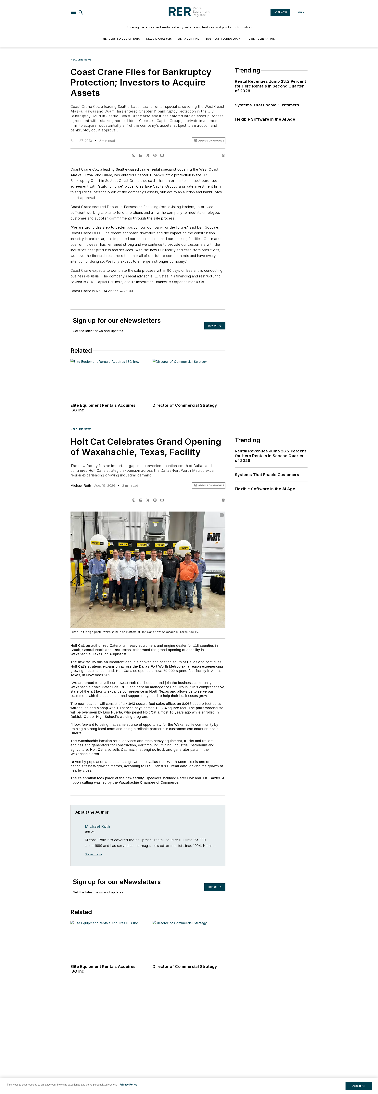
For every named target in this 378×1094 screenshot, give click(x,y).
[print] (223, 155)
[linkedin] (141, 155)
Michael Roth (80, 485)
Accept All (358, 1085)
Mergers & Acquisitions (121, 38)
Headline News (81, 59)
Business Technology (223, 38)
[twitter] (148, 155)
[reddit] (155, 155)
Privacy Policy (128, 1084)
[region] (189, 1086)
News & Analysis (159, 38)
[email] (162, 155)
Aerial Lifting (189, 38)
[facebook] (134, 155)
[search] (81, 12)
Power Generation (260, 38)
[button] (73, 12)
